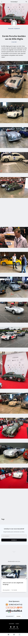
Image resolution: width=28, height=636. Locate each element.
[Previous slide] (1, 578)
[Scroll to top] (19, 634)
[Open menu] (1, 1)
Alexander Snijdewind (14, 28)
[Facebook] (8, 634)
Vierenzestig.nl (14, 1)
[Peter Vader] (4, 567)
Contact (18, 616)
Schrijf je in (14, 540)
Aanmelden (11, 623)
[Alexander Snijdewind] (14, 23)
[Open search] (26, 1)
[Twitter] (14, 634)
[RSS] (17, 627)
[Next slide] (26, 578)
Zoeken (17, 623)
